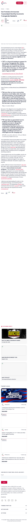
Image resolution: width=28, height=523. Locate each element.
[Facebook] (25, 20)
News (7, 9)
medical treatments (6, 115)
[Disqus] (14, 222)
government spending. (6, 178)
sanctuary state (5, 184)
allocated (23, 165)
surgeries (19, 184)
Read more (4, 411)
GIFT (23, 47)
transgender (4, 113)
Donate (20, 3)
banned (16, 186)
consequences (4, 189)
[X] (21, 20)
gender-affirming (19, 80)
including (11, 80)
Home (2, 9)
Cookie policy (12, 519)
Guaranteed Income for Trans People (12, 73)
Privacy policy (18, 519)
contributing (4, 177)
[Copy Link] (18, 20)
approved (13, 147)
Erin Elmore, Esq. (7, 20)
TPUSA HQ (7, 404)
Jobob (6, 429)
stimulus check (19, 169)
